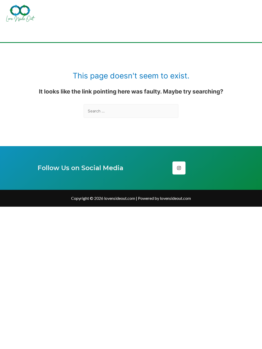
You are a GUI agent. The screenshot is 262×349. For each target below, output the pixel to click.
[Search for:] (131, 111)
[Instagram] (178, 168)
